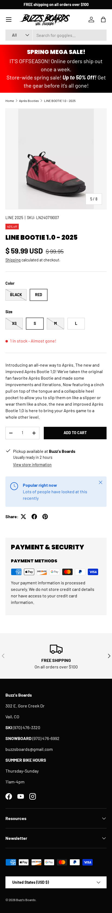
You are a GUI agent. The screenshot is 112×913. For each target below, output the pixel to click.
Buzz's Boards (26, 900)
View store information (32, 464)
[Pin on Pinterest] (45, 516)
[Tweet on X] (23, 516)
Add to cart (75, 432)
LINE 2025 (14, 217)
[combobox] (56, 35)
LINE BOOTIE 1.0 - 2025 (60, 100)
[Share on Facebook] (34, 516)
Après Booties (29, 100)
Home (9, 100)
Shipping (13, 260)
